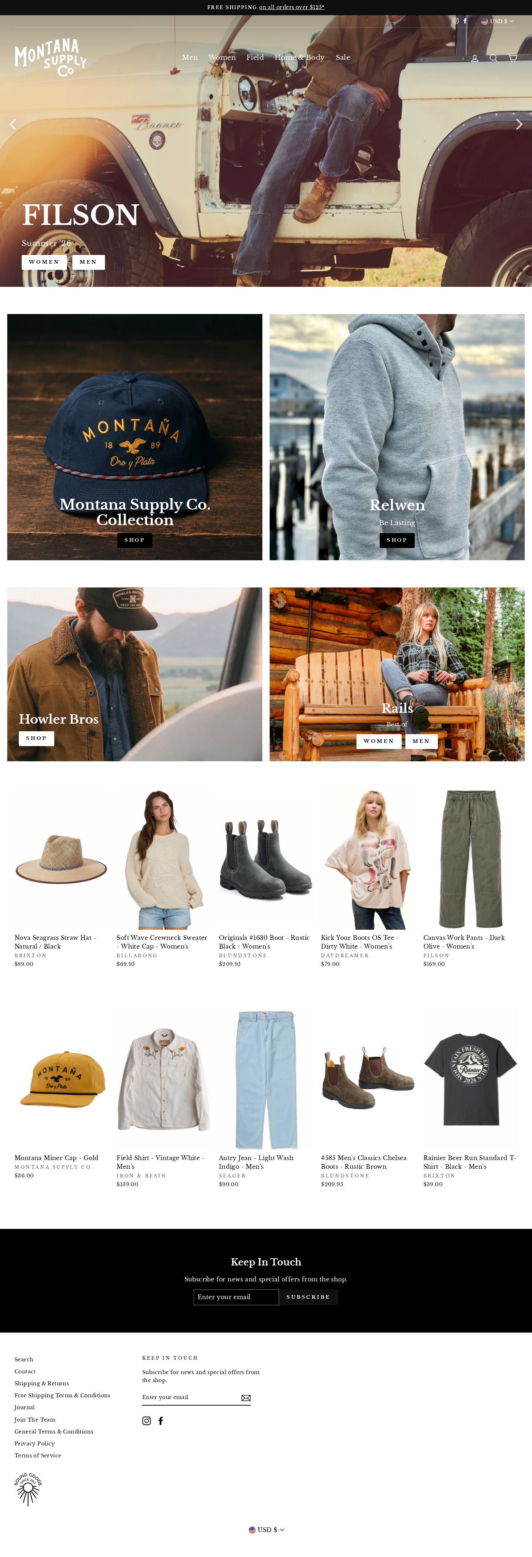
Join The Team (34, 1420)
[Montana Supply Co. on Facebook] (160, 1420)
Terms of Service (37, 1456)
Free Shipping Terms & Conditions (62, 1396)
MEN (421, 741)
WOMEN (379, 741)
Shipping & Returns (41, 1384)
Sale (343, 58)
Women (222, 58)
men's (98, 262)
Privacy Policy (34, 1444)
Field (255, 58)
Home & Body (300, 58)
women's (48, 262)
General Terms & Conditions (53, 1432)
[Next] (519, 123)
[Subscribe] (246, 1397)
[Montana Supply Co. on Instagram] (146, 1420)
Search (23, 1360)
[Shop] (134, 437)
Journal (24, 1408)
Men (190, 58)
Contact (25, 1372)
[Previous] (12, 123)
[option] (266, 8)
